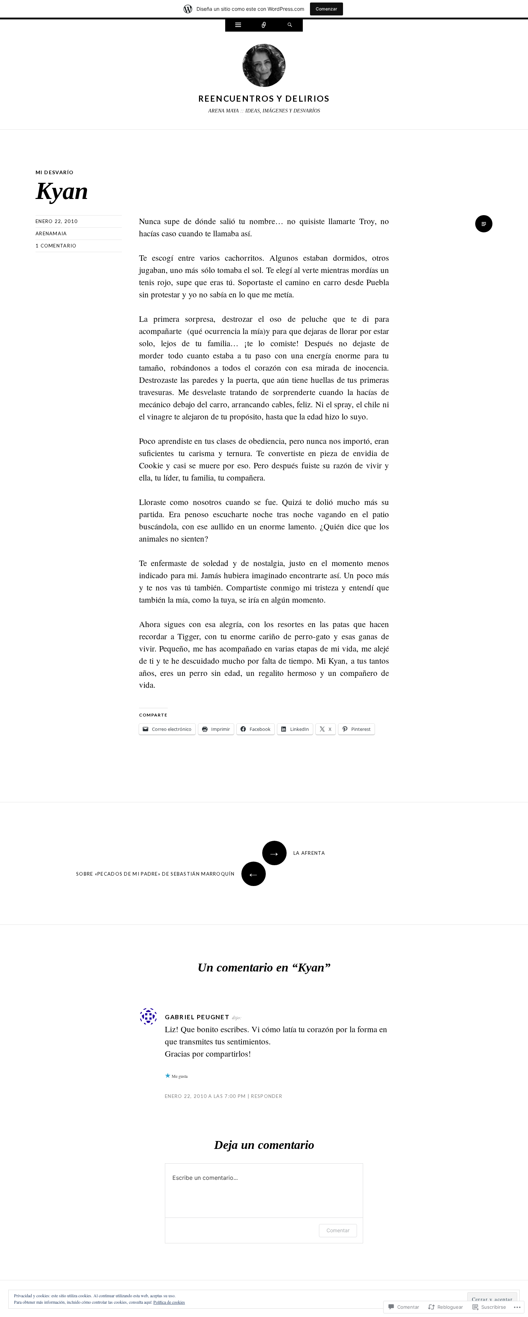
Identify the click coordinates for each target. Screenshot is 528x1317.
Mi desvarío (55, 172)
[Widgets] (238, 25)
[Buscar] (290, 25)
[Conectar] (264, 25)
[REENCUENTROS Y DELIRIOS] (264, 66)
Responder (266, 1096)
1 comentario (56, 246)
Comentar (337, 1230)
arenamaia (51, 233)
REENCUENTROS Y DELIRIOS (264, 98)
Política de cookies (169, 1302)
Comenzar (326, 8)
